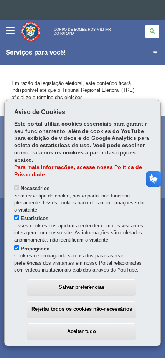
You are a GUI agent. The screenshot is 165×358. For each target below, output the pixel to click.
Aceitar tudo (81, 331)
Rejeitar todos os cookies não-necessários (81, 309)
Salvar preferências (81, 287)
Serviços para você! (36, 52)
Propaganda (35, 249)
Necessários (35, 188)
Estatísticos (34, 218)
